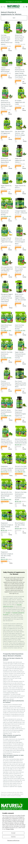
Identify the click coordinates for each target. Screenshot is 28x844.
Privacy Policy (10, 829)
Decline (13, 836)
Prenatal (8, 612)
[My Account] (23, 6)
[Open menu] (1, 7)
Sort (14, 18)
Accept (13, 833)
